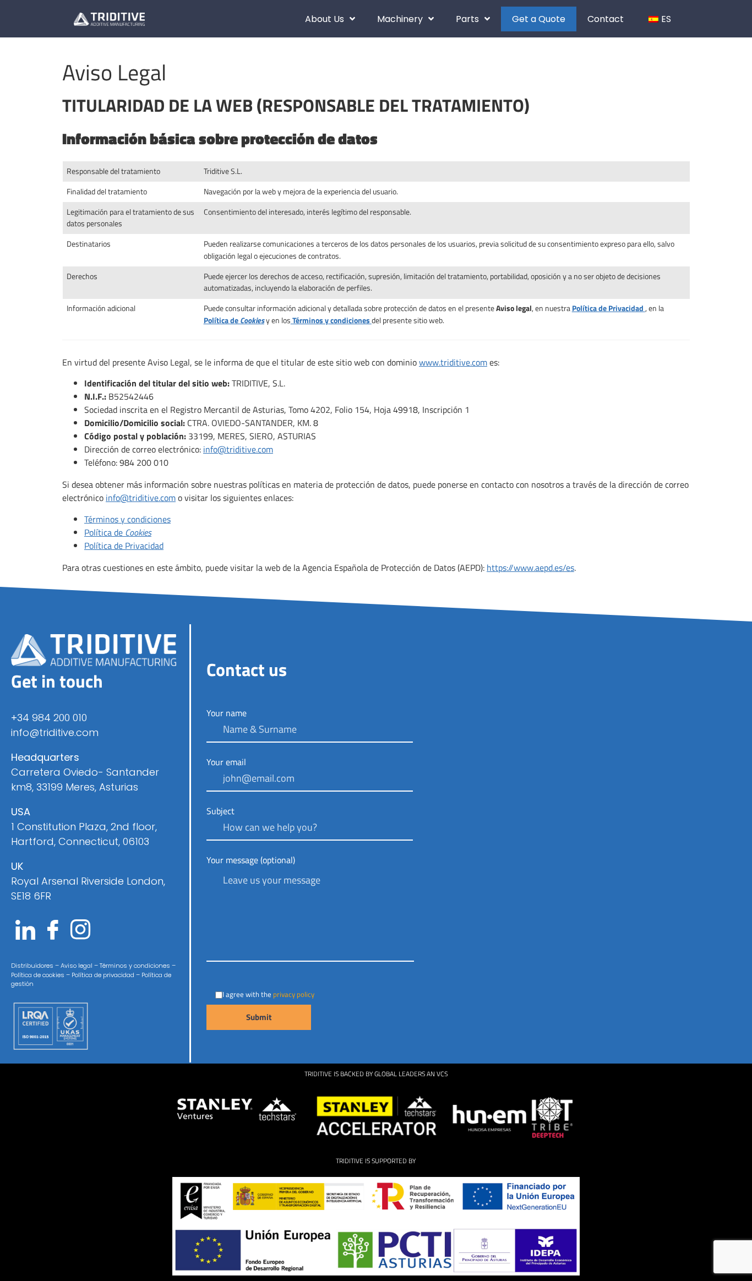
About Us (324, 19)
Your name (226, 713)
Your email (226, 762)
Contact (605, 19)
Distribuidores (32, 965)
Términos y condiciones (127, 519)
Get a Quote (538, 19)
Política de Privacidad (124, 545)
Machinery (400, 19)
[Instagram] (80, 931)
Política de (117, 532)
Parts (467, 19)
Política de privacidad (103, 975)
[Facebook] (53, 931)
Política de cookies (37, 975)
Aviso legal (75, 965)
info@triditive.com (238, 449)
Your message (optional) (250, 860)
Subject (220, 811)
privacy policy (293, 994)
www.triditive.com (453, 362)
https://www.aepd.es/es (530, 567)
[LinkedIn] (25, 931)
